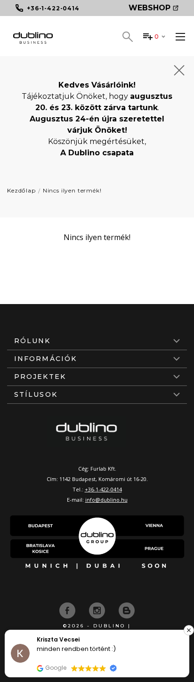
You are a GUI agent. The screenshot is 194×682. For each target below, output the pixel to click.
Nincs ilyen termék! (72, 190)
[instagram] (98, 609)
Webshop (149, 7)
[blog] (127, 609)
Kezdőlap (21, 190)
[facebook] (68, 609)
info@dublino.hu (106, 499)
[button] (189, 630)
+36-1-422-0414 (103, 489)
